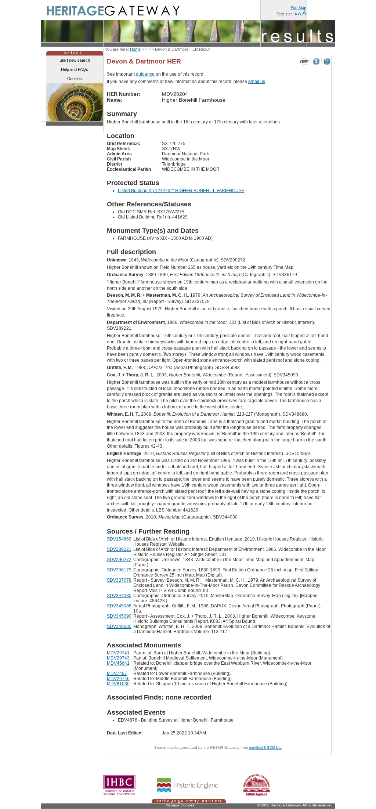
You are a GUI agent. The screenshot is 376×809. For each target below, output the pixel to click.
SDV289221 (119, 549)
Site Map (298, 8)
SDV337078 (119, 580)
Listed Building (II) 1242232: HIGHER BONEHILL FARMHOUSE (181, 190)
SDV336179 (119, 570)
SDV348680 (119, 626)
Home (135, 49)
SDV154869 (119, 539)
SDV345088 (119, 605)
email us (256, 81)
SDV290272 (119, 559)
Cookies (74, 78)
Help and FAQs (74, 69)
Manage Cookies (180, 805)
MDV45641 (118, 663)
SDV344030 (119, 595)
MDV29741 (118, 652)
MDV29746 (118, 678)
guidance (145, 74)
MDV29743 (118, 658)
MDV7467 (117, 673)
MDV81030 (118, 683)
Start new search (74, 60)
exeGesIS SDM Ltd (265, 747)
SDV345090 (119, 616)
